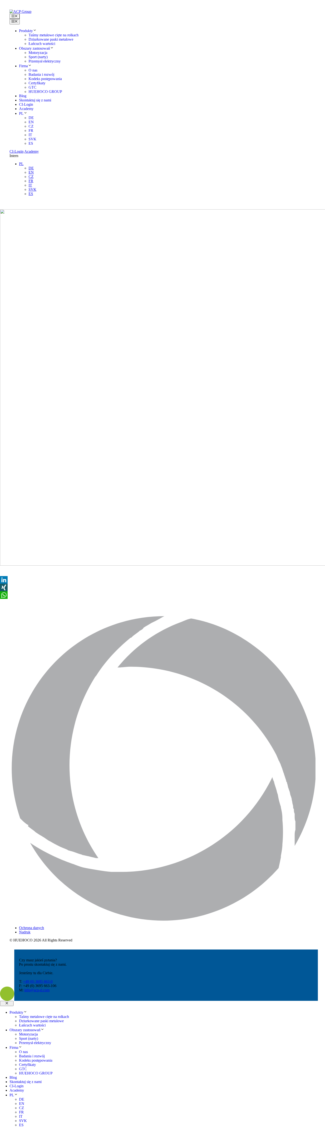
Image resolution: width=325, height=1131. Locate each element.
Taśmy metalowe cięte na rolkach (54, 35)
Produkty (26, 31)
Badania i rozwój (41, 74)
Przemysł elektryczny (45, 61)
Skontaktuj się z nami (35, 100)
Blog (22, 96)
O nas (33, 70)
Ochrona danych (31, 928)
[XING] (162, 587)
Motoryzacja (38, 53)
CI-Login (26, 104)
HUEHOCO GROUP (45, 92)
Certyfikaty (37, 83)
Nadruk (24, 932)
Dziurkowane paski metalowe (51, 39)
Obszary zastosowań (34, 48)
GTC (32, 87)
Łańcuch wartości (42, 44)
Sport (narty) (38, 57)
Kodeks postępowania (45, 79)
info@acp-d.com (36, 990)
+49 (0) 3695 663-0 (38, 981)
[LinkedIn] (162, 580)
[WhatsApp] (162, 595)
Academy (26, 109)
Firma (23, 66)
